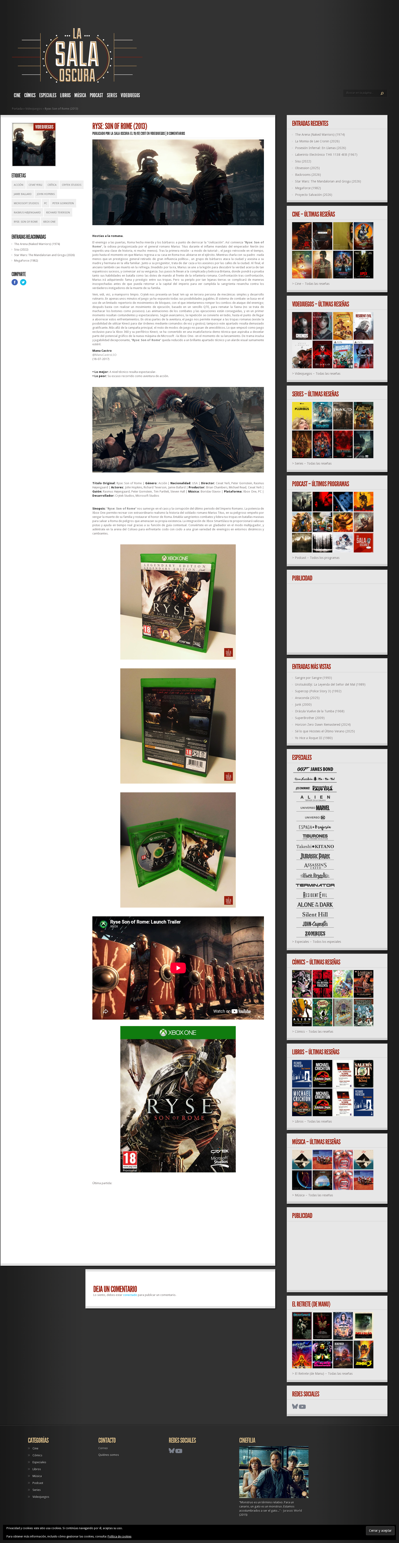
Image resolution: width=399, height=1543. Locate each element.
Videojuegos (130, 95)
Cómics (30, 95)
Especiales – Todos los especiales (318, 942)
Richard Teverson (58, 212)
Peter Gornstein (63, 203)
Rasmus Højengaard (27, 212)
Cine (17, 95)
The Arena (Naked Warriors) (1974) (37, 244)
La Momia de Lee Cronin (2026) (317, 141)
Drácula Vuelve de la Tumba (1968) (320, 711)
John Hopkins (46, 194)
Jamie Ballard (23, 194)
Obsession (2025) (307, 168)
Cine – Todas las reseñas (312, 284)
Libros (65, 95)
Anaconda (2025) (307, 698)
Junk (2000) (303, 704)
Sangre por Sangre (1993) (313, 678)
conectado (130, 1295)
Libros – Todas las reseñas (313, 1121)
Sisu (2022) (21, 249)
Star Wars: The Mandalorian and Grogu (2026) (44, 255)
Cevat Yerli (35, 184)
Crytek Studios (71, 184)
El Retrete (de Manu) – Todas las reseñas (324, 1373)
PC (45, 203)
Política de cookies (119, 1536)
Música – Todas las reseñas (314, 1195)
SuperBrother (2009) (310, 718)
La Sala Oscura (120, 133)
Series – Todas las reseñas (313, 463)
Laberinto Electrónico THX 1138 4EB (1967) (326, 154)
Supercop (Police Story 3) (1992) (318, 691)
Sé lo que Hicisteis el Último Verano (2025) (325, 731)
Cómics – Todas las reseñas (314, 1031)
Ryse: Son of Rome (26, 221)
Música (80, 95)
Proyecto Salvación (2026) (313, 195)
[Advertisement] (178, 1226)
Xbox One (49, 221)
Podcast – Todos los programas (317, 558)
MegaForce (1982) (26, 260)
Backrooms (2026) (308, 175)
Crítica (52, 184)
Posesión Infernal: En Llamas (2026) (320, 148)
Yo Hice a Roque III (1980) (314, 738)
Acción (18, 184)
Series (112, 95)
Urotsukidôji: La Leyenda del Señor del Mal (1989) (330, 684)
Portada (17, 108)
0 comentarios (176, 133)
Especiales (47, 95)
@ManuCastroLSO (104, 355)
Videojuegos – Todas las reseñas (317, 373)
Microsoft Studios (26, 203)
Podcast (96, 95)
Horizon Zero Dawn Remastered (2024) (323, 724)
